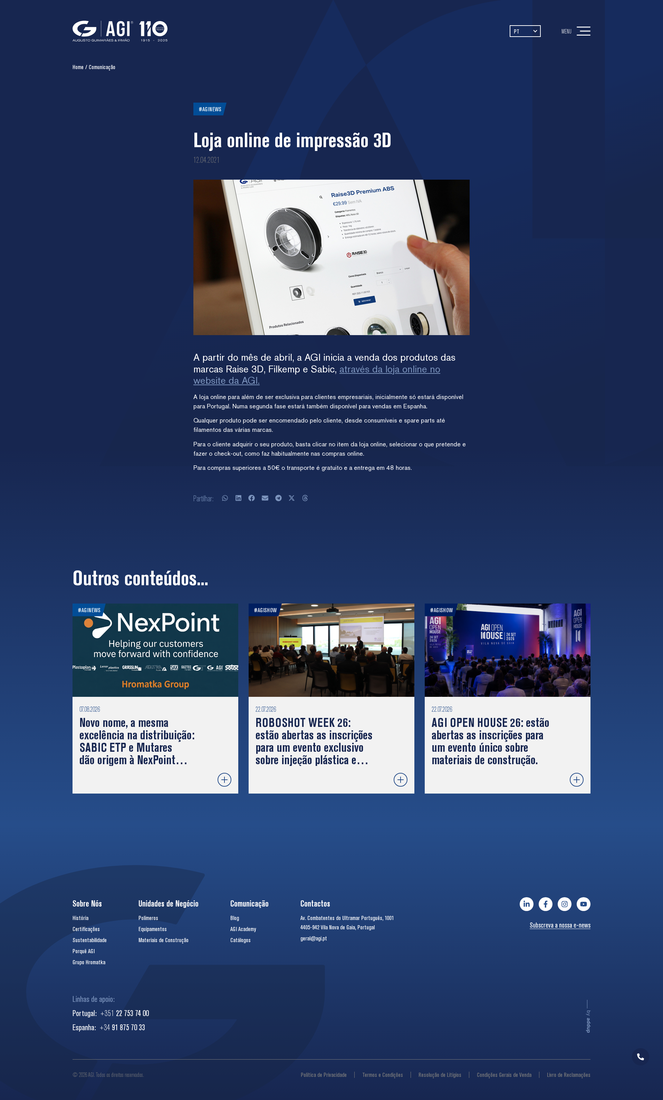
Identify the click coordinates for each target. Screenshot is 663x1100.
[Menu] (583, 31)
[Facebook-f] (545, 904)
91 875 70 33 (122, 1027)
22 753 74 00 (124, 1013)
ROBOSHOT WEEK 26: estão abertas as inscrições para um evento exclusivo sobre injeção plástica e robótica (314, 747)
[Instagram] (564, 904)
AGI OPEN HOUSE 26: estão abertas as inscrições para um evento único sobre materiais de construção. (490, 740)
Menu (566, 31)
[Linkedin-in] (527, 904)
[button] (225, 498)
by (589, 1021)
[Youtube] (583, 904)
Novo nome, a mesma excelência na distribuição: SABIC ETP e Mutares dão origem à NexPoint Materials (136, 747)
